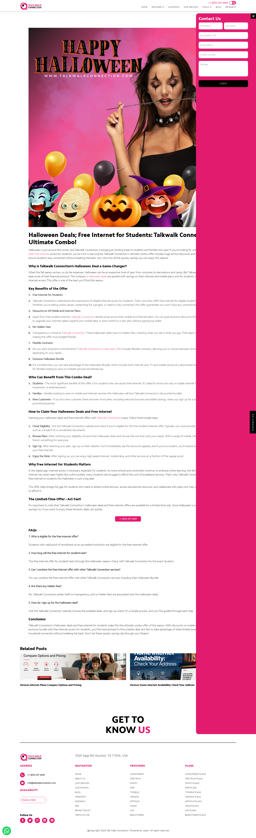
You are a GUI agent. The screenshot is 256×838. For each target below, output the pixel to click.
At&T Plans (191, 787)
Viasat (133, 806)
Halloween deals (97, 276)
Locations (173, 7)
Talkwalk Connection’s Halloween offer (99, 348)
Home (144, 7)
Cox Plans (190, 810)
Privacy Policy (83, 810)
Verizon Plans (193, 797)
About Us (80, 778)
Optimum (135, 801)
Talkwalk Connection (82, 316)
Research (230, 7)
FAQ (77, 806)
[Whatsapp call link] (7, 831)
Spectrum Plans (194, 778)
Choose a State (28, 800)
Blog (218, 7)
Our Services (191, 7)
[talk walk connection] (31, 6)
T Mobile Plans (193, 792)
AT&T (132, 787)
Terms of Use (82, 815)
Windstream (137, 774)
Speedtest (80, 797)
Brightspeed (137, 815)
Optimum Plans (193, 801)
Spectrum (135, 778)
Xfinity (133, 783)
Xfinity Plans (192, 783)
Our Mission (82, 787)
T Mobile (134, 792)
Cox (132, 810)
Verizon (134, 797)
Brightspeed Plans (195, 815)
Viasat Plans (192, 806)
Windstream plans (195, 774)
